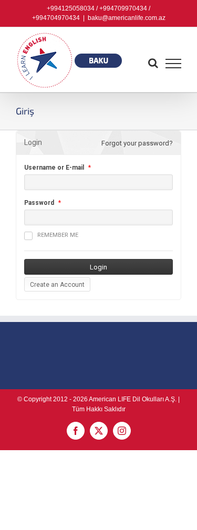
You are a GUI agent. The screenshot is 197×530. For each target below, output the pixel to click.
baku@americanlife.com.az (126, 18)
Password (39, 202)
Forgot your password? (137, 143)
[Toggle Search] (153, 63)
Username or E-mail (54, 167)
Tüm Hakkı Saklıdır (99, 409)
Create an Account (57, 284)
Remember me (57, 235)
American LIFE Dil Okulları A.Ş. (133, 399)
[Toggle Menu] (173, 63)
